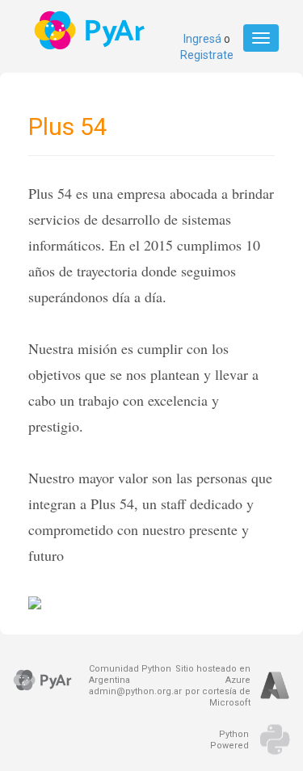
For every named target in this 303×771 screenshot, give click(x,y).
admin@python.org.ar (135, 691)
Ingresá (202, 38)
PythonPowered (229, 740)
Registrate (207, 54)
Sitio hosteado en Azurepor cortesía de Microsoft (212, 686)
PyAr (91, 30)
